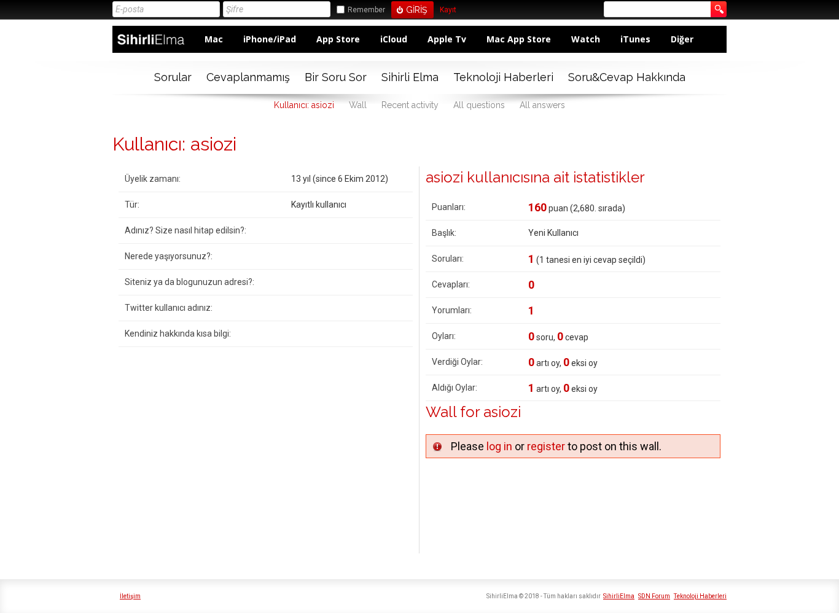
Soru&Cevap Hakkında (626, 77)
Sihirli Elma (410, 77)
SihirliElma (618, 596)
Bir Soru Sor (336, 77)
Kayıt (448, 10)
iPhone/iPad (269, 39)
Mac (214, 39)
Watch (585, 39)
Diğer (682, 39)
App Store (338, 39)
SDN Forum (654, 596)
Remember (366, 10)
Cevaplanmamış (248, 77)
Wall (358, 105)
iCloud (393, 39)
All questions (479, 105)
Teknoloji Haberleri (503, 77)
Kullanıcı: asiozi (304, 105)
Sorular (173, 77)
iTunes (635, 39)
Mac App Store (518, 39)
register (546, 446)
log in (499, 446)
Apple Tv (446, 39)
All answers (542, 105)
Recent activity (410, 105)
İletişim (130, 596)
